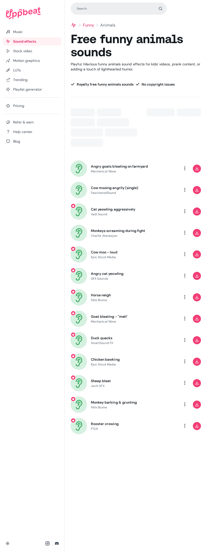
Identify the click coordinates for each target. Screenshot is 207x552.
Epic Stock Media (103, 257)
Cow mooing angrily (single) (114, 188)
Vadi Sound (99, 214)
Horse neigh (101, 295)
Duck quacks (101, 338)
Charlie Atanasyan (104, 236)
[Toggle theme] (7, 543)
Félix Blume (99, 300)
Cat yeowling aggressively (113, 209)
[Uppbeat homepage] (32, 13)
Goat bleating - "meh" (109, 316)
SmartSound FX (102, 343)
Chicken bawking (105, 359)
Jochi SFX (98, 386)
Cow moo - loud (104, 252)
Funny (88, 25)
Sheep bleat (101, 381)
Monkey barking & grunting (114, 402)
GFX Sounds (99, 279)
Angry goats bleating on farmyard (119, 166)
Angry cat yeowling (107, 273)
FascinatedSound (103, 193)
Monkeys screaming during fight (118, 230)
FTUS (94, 429)
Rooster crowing (105, 424)
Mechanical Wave (103, 171)
